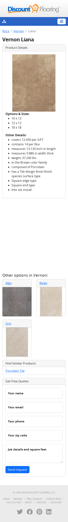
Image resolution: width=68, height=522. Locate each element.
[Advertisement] (34, 235)
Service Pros (53, 499)
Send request (17, 470)
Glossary (56, 502)
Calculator (13, 502)
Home (6, 499)
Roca (5, 31)
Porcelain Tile (15, 371)
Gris (8, 323)
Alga (8, 283)
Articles (41, 502)
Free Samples (34, 499)
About (28, 502)
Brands (18, 499)
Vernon (18, 31)
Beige (43, 283)
